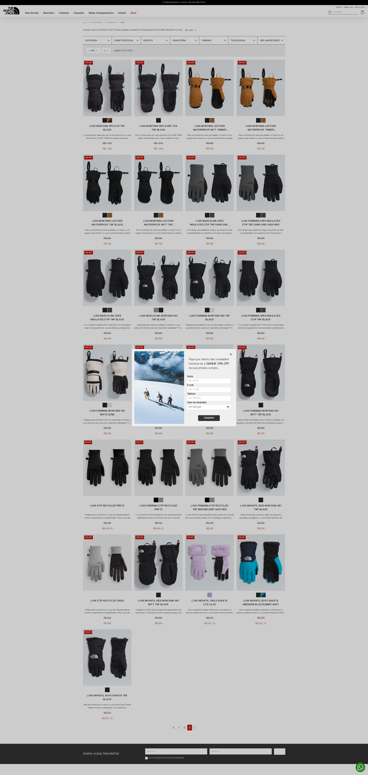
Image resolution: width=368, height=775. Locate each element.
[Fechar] (231, 354)
